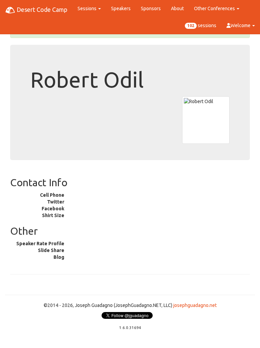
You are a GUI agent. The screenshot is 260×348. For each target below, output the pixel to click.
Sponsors (151, 8)
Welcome (241, 25)
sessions (201, 25)
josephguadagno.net (195, 305)
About (177, 8)
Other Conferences (215, 8)
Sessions (88, 8)
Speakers (121, 8)
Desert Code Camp (41, 9)
